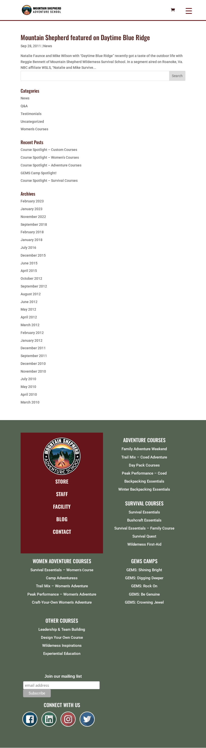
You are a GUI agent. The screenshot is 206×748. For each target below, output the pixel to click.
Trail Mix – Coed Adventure (144, 457)
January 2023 (31, 209)
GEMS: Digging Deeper (144, 578)
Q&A (24, 106)
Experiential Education (61, 653)
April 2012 (29, 317)
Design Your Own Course (62, 637)
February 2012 (32, 333)
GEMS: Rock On (144, 586)
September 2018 (34, 224)
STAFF (62, 494)
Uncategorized (32, 122)
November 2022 (33, 217)
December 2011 (33, 348)
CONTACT (62, 531)
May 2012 (28, 309)
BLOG (62, 519)
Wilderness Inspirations (62, 645)
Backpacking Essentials (144, 481)
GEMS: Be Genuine (144, 594)
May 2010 (28, 387)
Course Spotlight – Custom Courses (49, 150)
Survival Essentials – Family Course (144, 528)
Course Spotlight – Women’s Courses (50, 157)
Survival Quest (144, 536)
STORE (61, 481)
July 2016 (28, 248)
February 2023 (32, 201)
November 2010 (33, 371)
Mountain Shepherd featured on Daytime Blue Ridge (85, 37)
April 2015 (29, 271)
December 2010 (33, 364)
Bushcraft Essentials (144, 520)
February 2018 (32, 232)
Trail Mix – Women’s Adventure (62, 586)
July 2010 (28, 379)
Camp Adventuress (62, 578)
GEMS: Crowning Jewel (144, 602)
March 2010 (30, 402)
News (47, 46)
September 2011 (34, 356)
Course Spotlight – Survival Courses (49, 181)
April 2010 (29, 394)
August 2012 (31, 294)
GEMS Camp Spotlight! (39, 173)
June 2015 (29, 263)
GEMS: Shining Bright (144, 570)
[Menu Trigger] (189, 11)
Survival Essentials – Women (54, 570)
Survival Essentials (144, 512)
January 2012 (31, 340)
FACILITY (62, 506)
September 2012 (34, 286)
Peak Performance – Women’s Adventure (61, 594)
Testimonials (31, 114)
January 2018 (31, 240)
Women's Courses (34, 129)
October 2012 (31, 278)
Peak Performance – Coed (144, 473)
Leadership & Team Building (61, 629)
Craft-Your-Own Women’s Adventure (62, 602)
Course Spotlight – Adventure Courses (51, 165)
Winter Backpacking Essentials (144, 489)
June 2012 (29, 302)
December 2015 (33, 255)
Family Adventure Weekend (144, 449)
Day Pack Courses (144, 465)
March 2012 (30, 325)
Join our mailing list (63, 676)
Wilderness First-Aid (144, 544)
